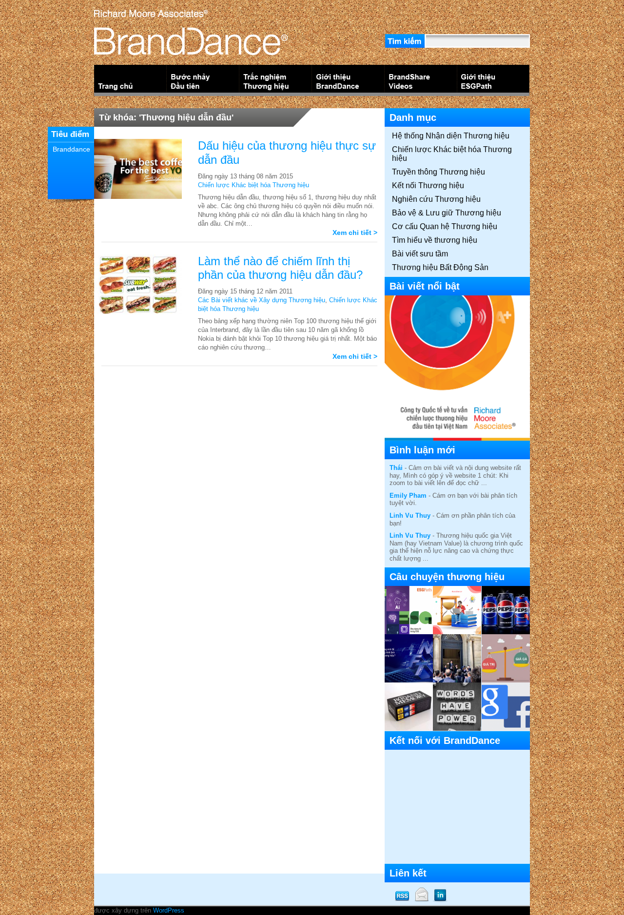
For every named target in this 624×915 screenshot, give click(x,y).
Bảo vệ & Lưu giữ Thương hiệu (446, 213)
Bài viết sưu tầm (420, 254)
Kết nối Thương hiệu (428, 185)
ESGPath (493, 80)
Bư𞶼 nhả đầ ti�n (203, 80)
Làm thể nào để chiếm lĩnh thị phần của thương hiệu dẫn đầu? (280, 268)
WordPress (168, 910)
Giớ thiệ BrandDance (348, 80)
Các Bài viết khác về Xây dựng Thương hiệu (261, 300)
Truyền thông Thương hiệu (438, 172)
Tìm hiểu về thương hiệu (434, 240)
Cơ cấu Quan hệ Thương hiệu (444, 226)
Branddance (71, 149)
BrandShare (421, 80)
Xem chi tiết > (354, 232)
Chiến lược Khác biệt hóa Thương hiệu (253, 185)
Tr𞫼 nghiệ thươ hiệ (275, 80)
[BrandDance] (191, 50)
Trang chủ (130, 80)
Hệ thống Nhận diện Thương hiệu (450, 136)
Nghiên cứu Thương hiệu (436, 199)
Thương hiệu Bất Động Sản (440, 267)
